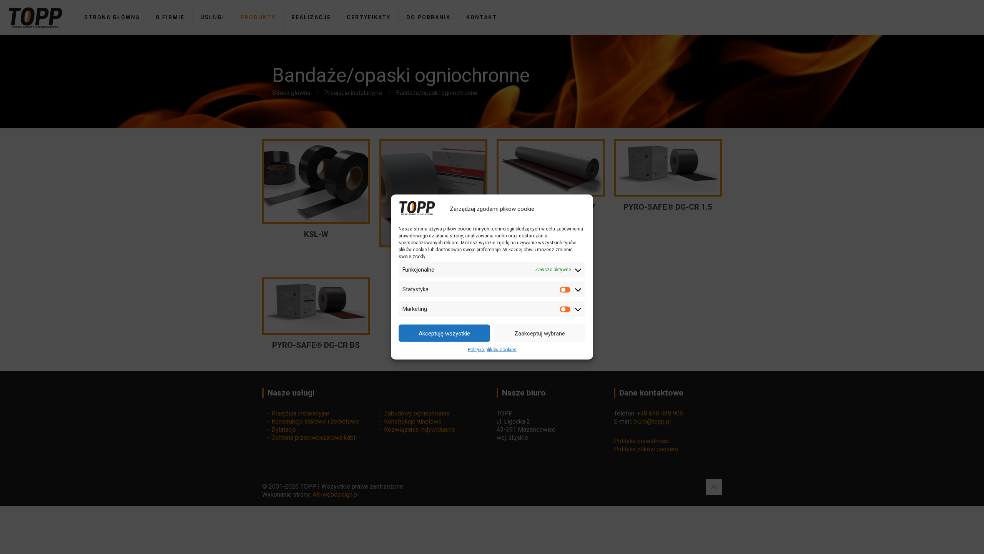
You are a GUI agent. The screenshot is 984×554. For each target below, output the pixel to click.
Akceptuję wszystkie (444, 333)
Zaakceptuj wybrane (539, 333)
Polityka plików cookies (492, 349)
